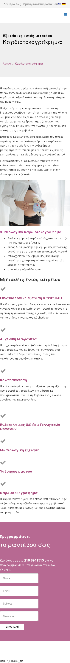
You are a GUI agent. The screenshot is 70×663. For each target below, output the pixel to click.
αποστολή (12, 626)
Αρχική (7, 63)
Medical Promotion (48, 649)
